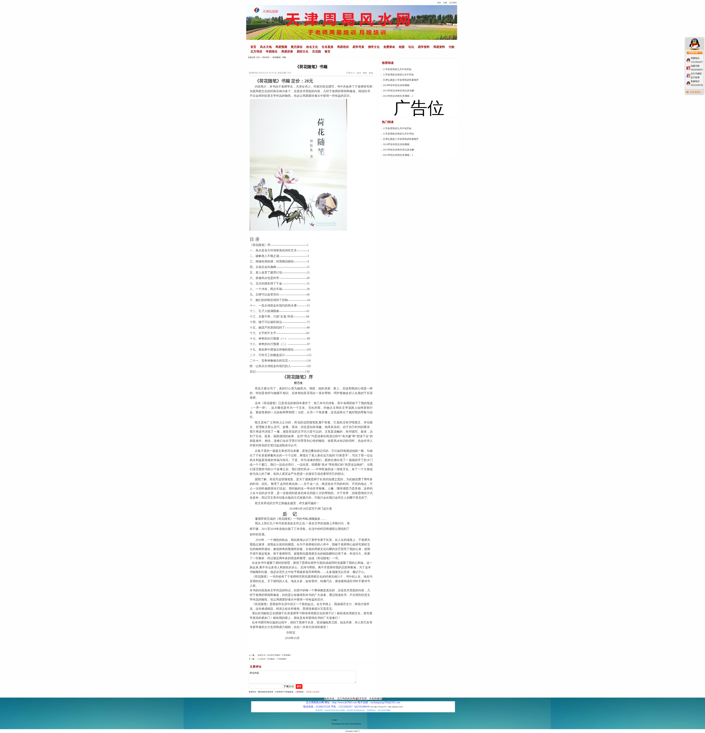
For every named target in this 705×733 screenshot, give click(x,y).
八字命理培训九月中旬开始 (397, 69)
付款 (452, 46)
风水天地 (266, 46)
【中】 (365, 73)
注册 (445, 3)
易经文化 (302, 51)
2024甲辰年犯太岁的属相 (396, 85)
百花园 (316, 51)
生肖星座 (327, 46)
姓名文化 (312, 46)
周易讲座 (287, 51)
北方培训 (256, 51)
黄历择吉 (297, 46)
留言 (327, 51)
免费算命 (389, 46)
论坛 (411, 46)
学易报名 (272, 51)
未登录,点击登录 (312, 692)
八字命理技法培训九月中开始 (398, 74)
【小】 (358, 73)
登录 (439, 3)
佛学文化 (374, 46)
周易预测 (281, 46)
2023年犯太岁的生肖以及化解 (398, 90)
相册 (402, 46)
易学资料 (424, 46)
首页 (253, 46)
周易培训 (343, 46)
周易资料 (439, 46)
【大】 (371, 73)
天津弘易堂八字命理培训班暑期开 (401, 80)
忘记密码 (453, 3)
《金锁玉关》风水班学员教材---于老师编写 (273, 655)
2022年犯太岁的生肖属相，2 (398, 96)
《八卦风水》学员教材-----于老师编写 (271, 659)
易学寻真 (358, 46)
